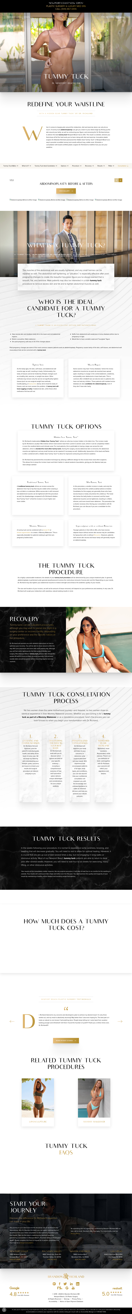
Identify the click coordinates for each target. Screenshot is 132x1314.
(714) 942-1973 (52, 1259)
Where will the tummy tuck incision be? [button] (27, 1175)
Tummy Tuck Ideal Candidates (45, 166)
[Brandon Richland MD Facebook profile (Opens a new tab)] (59, 1283)
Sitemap (66, 1299)
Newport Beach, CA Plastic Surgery (66, 1296)
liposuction (32, 384)
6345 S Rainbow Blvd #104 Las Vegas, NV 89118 (113, 1255)
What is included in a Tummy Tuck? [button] (87, 1175)
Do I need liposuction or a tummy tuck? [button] (28, 1163)
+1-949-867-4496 (101, 1312)
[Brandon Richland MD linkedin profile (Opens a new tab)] (71, 1283)
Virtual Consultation (26, 1243)
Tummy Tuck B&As (9, 166)
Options (64, 166)
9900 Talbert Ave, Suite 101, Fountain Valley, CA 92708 (52, 1255)
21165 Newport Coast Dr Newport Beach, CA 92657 (19, 1255)
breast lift (46, 530)
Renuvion (97, 535)
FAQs (110, 166)
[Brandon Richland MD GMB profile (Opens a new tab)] (67, 1287)
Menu (122, 17)
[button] (116, 180)
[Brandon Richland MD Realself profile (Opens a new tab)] (60, 1287)
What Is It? (25, 166)
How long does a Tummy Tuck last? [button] (87, 1169)
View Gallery (64, 191)
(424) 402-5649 (80, 1259)
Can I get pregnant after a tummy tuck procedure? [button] (94, 1163)
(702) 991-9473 (117, 1259)
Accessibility (53, 1301)
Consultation (122, 166)
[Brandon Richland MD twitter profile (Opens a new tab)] (65, 1283)
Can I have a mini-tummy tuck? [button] (24, 1169)
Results (100, 166)
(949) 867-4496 (107, 17)
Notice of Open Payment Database (71, 1301)
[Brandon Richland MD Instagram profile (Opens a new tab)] (54, 1283)
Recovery (88, 166)
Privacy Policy (75, 1233)
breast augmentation (24, 532)
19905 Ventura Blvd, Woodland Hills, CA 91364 (80, 1255)
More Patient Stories (64, 1040)
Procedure (76, 166)
